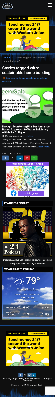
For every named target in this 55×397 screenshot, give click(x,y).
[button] (50, 5)
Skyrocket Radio (35, 385)
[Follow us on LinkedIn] (34, 375)
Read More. (44, 146)
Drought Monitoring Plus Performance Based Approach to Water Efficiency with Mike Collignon (26, 129)
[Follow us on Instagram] (30, 375)
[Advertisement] (27, 33)
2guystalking (27, 136)
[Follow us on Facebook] (20, 375)
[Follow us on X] (25, 375)
